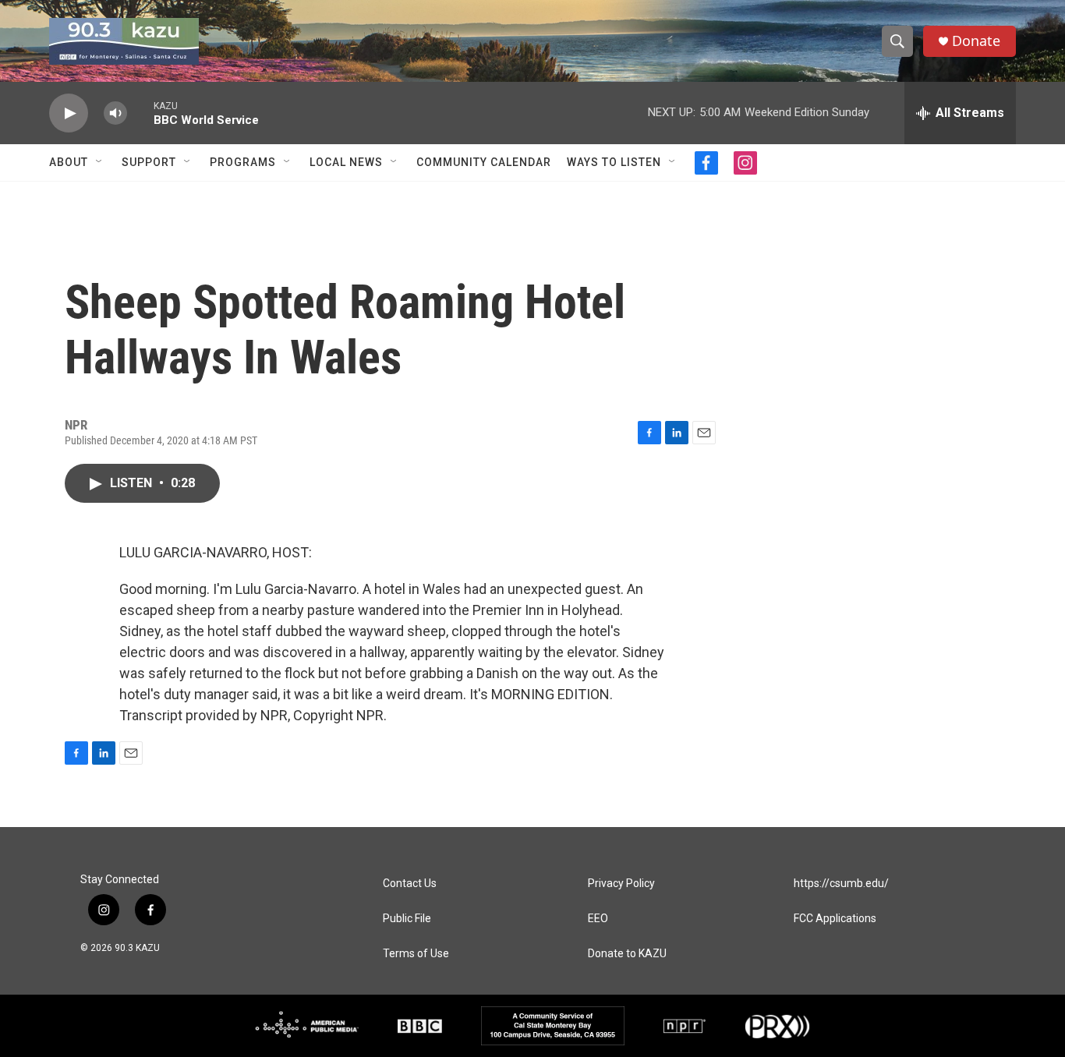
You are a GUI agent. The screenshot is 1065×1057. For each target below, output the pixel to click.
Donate (976, 41)
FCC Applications (835, 918)
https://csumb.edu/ (841, 883)
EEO (598, 918)
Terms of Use (416, 954)
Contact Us (410, 883)
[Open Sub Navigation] (100, 162)
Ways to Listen (614, 162)
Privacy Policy (621, 883)
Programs (243, 162)
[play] (68, 113)
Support (149, 162)
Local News (346, 162)
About (68, 162)
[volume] (115, 113)
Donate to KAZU (627, 954)
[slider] (140, 112)
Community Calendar (483, 162)
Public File (407, 918)
